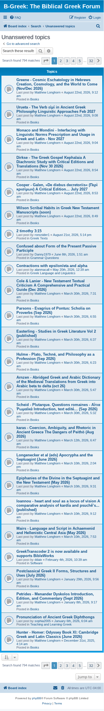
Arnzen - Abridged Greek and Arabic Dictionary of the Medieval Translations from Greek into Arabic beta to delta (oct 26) (58, 381)
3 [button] (67, 60)
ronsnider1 (42, 235)
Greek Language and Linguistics (52, 273)
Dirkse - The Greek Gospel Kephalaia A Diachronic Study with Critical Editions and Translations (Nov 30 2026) (55, 161)
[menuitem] (15, 17)
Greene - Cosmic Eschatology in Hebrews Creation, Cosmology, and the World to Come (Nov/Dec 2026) (56, 84)
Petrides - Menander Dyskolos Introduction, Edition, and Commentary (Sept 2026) (55, 596)
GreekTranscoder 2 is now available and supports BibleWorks (51, 553)
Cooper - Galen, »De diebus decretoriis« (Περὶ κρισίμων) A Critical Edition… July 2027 (57, 187)
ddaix (38, 559)
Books (34, 99)
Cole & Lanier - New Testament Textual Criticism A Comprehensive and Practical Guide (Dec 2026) (53, 285)
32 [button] (91, 60)
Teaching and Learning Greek (51, 624)
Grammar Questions (44, 258)
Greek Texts (39, 238)
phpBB (36, 698)
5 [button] (80, 60)
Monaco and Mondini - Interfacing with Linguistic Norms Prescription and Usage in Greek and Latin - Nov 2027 (55, 134)
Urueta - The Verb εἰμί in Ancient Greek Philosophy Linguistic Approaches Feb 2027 (55, 109)
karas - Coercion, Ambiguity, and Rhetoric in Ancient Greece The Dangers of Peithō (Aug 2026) (56, 432)
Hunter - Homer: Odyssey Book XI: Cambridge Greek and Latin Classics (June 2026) (57, 634)
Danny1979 (43, 254)
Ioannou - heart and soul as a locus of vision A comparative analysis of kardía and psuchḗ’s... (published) (58, 505)
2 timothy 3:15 (28, 231)
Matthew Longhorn (47, 92)
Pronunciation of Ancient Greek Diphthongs (55, 617)
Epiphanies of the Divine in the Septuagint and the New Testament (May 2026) (58, 480)
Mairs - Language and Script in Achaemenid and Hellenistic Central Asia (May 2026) (55, 530)
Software (36, 563)
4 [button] (73, 60)
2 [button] (61, 60)
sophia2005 (43, 621)
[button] (45, 60)
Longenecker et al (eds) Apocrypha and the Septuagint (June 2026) (54, 457)
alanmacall (42, 269)
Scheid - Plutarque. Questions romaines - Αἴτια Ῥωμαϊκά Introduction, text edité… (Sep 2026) (58, 407)
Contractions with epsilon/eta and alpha (51, 266)
